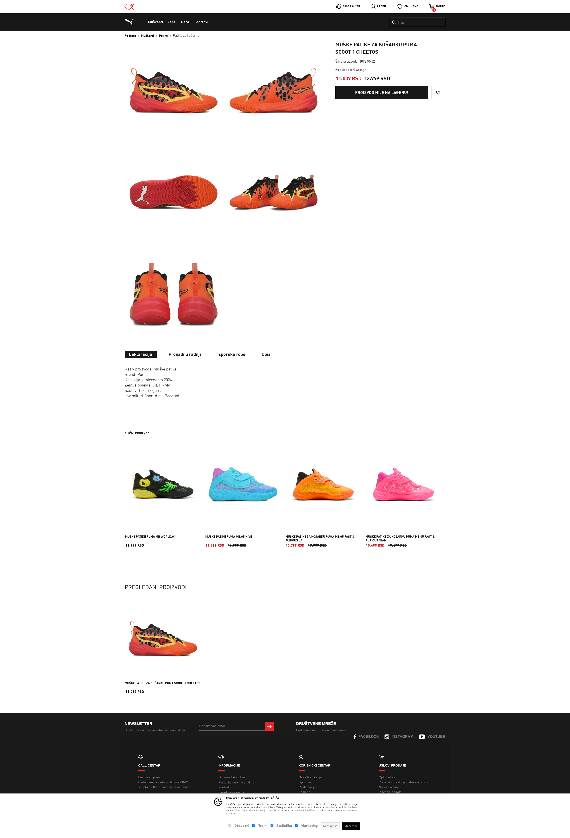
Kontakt (223, 787)
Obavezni (241, 826)
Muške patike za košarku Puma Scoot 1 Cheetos (162, 683)
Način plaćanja (389, 787)
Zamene (304, 792)
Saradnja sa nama (231, 792)
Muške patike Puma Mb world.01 (150, 536)
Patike (163, 35)
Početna (130, 35)
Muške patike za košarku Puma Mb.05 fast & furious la (319, 538)
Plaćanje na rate (390, 792)
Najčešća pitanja (310, 777)
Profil (382, 6)
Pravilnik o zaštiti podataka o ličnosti (404, 782)
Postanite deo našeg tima (236, 782)
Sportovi (201, 22)
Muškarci (155, 22)
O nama (224, 777)
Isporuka (305, 782)
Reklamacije (307, 787)
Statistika (284, 826)
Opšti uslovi (387, 777)
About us (239, 777)
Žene (172, 22)
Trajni (262, 826)
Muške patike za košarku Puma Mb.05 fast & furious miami (400, 538)
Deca (185, 22)
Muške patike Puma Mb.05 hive (228, 536)
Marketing (309, 826)
